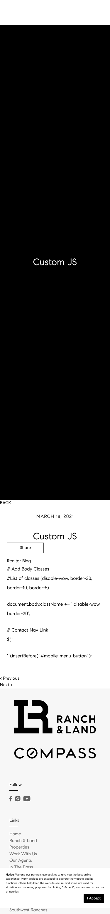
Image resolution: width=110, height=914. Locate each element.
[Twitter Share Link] (25, 564)
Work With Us (23, 854)
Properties (19, 847)
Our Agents (20, 860)
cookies (52, 874)
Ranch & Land (23, 841)
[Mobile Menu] (96, 12)
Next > (6, 685)
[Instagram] (17, 799)
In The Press (21, 867)
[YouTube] (26, 799)
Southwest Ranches (28, 910)
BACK (5, 503)
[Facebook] (10, 799)
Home (15, 834)
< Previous (9, 678)
